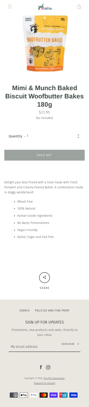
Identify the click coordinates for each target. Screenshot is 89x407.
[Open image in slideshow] (44, 43)
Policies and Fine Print (52, 310)
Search (24, 310)
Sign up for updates (44, 322)
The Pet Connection (54, 378)
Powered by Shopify (44, 383)
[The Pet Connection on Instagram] (48, 367)
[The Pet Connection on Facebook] (41, 367)
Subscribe (68, 344)
